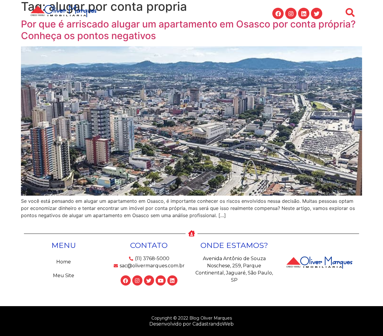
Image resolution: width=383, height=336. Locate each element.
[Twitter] (316, 13)
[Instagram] (291, 13)
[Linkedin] (303, 13)
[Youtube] (161, 280)
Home (164, 13)
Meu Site (195, 13)
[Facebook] (278, 13)
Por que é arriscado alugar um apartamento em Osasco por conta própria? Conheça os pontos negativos (188, 29)
